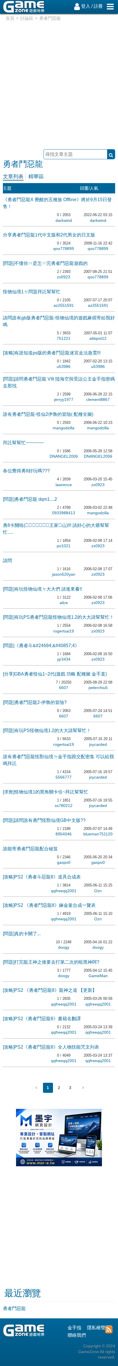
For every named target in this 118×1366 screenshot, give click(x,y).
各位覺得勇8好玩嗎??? (26, 470)
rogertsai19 (63, 631)
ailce (64, 602)
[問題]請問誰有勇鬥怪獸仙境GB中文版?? (44, 820)
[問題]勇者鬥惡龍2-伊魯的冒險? (35, 702)
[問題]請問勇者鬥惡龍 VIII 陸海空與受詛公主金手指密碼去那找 (59, 382)
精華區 (36, 176)
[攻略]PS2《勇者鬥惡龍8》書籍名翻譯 (42, 1018)
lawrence (64, 484)
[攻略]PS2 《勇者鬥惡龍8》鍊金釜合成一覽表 (49, 905)
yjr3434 (63, 659)
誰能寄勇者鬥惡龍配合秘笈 (30, 848)
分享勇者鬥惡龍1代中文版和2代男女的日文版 (49, 234)
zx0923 (63, 277)
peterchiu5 (98, 687)
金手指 (74, 1327)
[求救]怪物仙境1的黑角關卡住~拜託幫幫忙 (45, 791)
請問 (7, 560)
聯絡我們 (77, 1335)
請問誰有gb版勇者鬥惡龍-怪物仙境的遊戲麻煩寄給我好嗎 (59, 321)
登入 (85, 6)
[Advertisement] (59, 83)
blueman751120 (98, 834)
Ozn (98, 890)
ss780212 (63, 805)
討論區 (26, 18)
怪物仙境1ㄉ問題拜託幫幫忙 (31, 291)
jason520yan (63, 574)
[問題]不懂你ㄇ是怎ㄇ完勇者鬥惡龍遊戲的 (45, 263)
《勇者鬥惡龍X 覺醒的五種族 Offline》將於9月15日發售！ (57, 203)
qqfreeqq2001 (63, 890)
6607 (63, 687)
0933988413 (63, 513)
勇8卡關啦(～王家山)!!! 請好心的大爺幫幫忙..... (56, 529)
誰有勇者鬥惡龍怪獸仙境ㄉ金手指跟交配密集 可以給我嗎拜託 (58, 760)
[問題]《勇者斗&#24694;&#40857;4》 (41, 645)
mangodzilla (63, 428)
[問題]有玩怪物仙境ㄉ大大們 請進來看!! (42, 589)
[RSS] (108, 1329)
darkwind (64, 220)
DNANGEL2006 (64, 456)
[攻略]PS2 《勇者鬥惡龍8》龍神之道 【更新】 (50, 990)
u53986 (63, 366)
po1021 (63, 546)
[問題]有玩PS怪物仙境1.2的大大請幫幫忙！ (47, 730)
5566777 (64, 777)
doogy (63, 947)
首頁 (10, 18)
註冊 (98, 6)
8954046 (64, 834)
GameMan (98, 975)
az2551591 (64, 305)
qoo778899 (63, 248)
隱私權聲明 (98, 1327)
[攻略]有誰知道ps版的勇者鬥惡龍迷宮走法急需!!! (52, 352)
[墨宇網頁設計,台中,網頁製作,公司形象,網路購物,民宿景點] (59, 1164)
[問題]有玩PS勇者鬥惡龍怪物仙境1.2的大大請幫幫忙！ (58, 617)
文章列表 (13, 176)
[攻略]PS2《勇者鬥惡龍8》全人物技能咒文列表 (51, 1047)
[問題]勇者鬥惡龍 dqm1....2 (30, 499)
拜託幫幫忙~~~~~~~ (23, 442)
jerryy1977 (63, 399)
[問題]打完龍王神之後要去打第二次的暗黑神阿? (51, 962)
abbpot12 (98, 338)
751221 (63, 338)
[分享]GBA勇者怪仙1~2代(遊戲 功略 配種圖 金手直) (55, 674)
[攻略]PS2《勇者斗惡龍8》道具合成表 (42, 876)
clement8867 (98, 399)
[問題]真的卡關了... (22, 933)
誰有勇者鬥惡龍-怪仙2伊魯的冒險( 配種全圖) (48, 414)
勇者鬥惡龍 (14, 1308)
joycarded (98, 744)
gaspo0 (63, 862)
